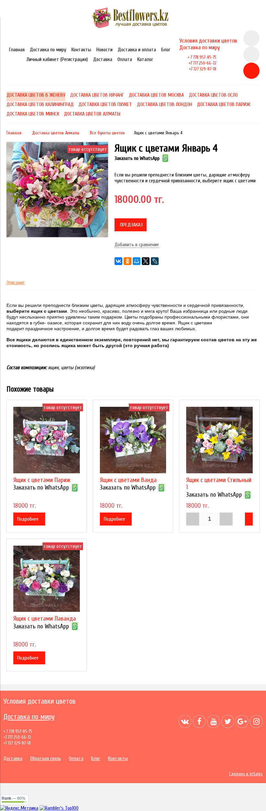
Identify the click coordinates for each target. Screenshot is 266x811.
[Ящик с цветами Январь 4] (57, 235)
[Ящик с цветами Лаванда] (46, 579)
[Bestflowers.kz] (133, 27)
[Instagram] (256, 721)
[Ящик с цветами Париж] (46, 440)
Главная (17, 50)
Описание (15, 282)
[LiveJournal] (155, 261)
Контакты (81, 50)
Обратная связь (45, 758)
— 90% (13, 798)
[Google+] (242, 721)
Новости (104, 50)
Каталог (145, 59)
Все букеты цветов (107, 133)
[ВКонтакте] (118, 261)
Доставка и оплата (137, 50)
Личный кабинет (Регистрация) (57, 59)
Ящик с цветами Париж (41, 480)
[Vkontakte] (184, 721)
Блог (165, 50)
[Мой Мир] (136, 261)
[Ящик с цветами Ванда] (133, 440)
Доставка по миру (48, 50)
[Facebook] (199, 721)
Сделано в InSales (246, 774)
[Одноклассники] (127, 261)
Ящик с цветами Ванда (128, 480)
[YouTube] (213, 721)
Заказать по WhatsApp (137, 158)
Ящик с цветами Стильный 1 (218, 484)
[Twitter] (227, 721)
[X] (146, 261)
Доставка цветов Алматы (55, 133)
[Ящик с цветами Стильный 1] (219, 440)
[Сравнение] (251, 54)
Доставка (102, 59)
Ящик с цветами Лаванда (44, 618)
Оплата (124, 59)
